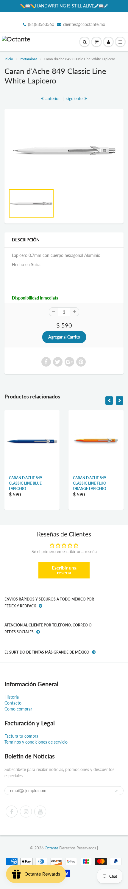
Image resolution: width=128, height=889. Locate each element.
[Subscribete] (116, 791)
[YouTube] (40, 811)
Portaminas (28, 59)
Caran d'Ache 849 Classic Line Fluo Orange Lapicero (89, 483)
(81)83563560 (41, 24)
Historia (11, 696)
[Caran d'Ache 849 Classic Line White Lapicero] (64, 150)
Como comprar (18, 708)
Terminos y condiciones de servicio (36, 741)
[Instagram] (26, 811)
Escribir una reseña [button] (64, 570)
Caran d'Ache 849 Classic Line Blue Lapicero (25, 483)
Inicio (8, 59)
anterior (52, 98)
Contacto (12, 702)
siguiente (75, 98)
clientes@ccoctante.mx (84, 24)
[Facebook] (12, 811)
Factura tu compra (21, 735)
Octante (51, 847)
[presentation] (109, 400)
